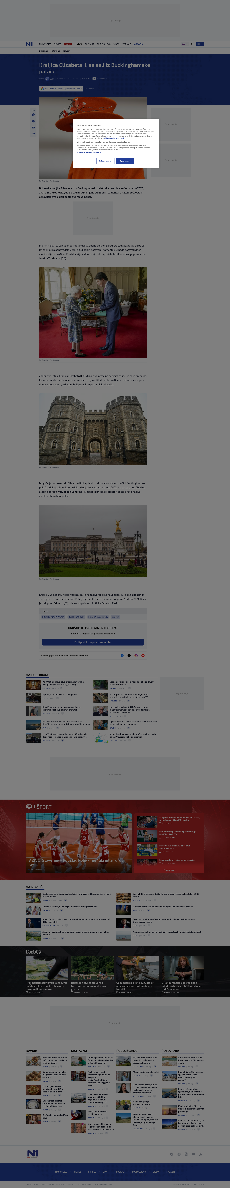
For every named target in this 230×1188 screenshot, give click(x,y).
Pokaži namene (105, 161)
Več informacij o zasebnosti (113, 138)
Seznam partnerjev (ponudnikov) (89, 152)
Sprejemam (125, 161)
